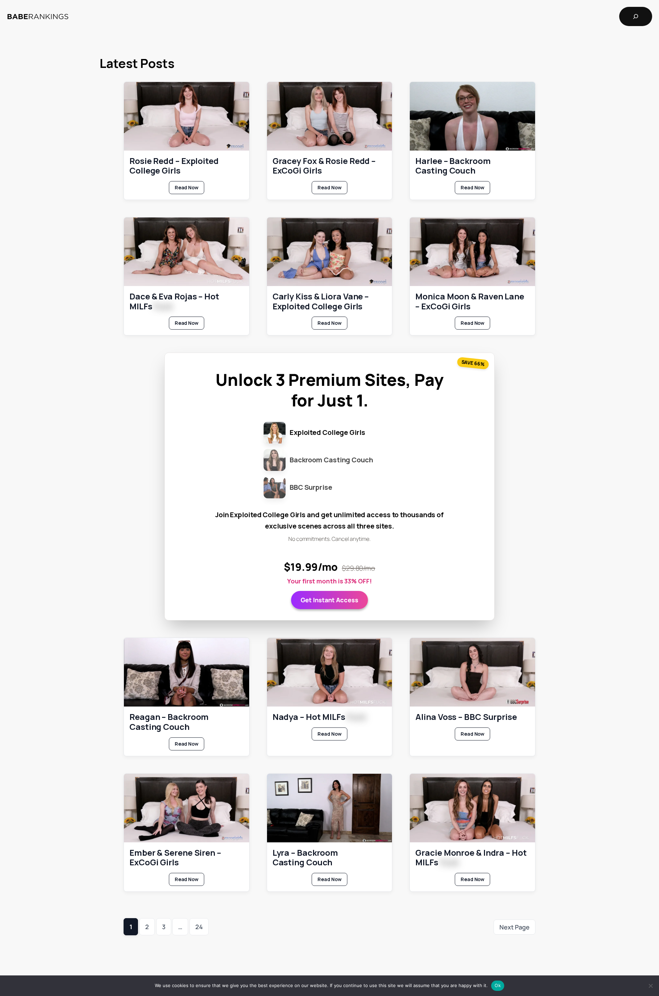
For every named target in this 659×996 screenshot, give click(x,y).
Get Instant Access (329, 600)
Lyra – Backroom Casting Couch (305, 858)
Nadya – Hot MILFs (319, 717)
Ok (498, 985)
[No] (650, 985)
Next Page (514, 927)
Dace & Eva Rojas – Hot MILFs (174, 301)
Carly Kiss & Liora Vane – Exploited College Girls (321, 301)
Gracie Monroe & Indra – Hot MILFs (471, 858)
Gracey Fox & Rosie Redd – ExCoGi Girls (324, 166)
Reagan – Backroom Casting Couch (169, 722)
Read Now (189, 189)
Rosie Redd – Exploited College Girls (174, 166)
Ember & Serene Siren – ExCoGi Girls (175, 858)
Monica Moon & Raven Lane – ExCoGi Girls (469, 301)
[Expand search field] (635, 16)
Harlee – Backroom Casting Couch (452, 166)
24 (199, 927)
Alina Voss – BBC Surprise (466, 717)
